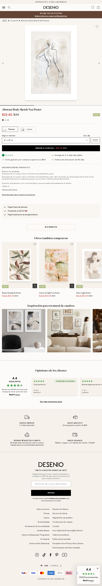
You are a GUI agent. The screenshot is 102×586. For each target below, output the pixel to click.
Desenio (58, 579)
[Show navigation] (3, 7)
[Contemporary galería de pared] (23, 330)
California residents (60, 535)
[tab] (17, 105)
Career (47, 518)
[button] (95, 140)
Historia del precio (9, 190)
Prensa (47, 513)
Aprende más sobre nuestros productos (18, 195)
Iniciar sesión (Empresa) (39, 543)
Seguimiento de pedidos (62, 518)
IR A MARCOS (51, 227)
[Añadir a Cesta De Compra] (35, 286)
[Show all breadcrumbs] (4, 20)
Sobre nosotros (43, 509)
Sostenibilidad (44, 522)
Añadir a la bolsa (51, 148)
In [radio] (89, 135)
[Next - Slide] (99, 63)
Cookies (55, 526)
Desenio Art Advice (60, 509)
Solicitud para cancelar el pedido (66, 548)
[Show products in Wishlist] (93, 7)
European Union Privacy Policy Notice (67, 543)
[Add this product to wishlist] (97, 26)
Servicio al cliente (59, 513)
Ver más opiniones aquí (51, 402)
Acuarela (14, 21)
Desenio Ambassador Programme (36, 535)
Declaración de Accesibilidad (37, 526)
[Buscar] (9, 7)
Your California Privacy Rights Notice (67, 531)
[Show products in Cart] (98, 7)
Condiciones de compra (62, 522)
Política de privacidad (57, 498)
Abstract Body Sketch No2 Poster (35, 21)
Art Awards (45, 539)
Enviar (51, 493)
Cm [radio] (84, 135)
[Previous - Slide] (3, 63)
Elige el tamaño (9, 135)
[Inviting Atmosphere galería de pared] (69, 330)
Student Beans (43, 531)
